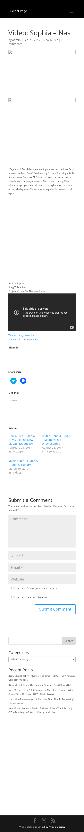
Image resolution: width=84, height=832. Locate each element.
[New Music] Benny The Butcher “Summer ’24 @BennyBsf (39, 685)
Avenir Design (57, 826)
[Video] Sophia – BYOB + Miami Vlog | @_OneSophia (56, 439)
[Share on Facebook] (11, 361)
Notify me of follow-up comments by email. (36, 588)
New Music (50, 40)
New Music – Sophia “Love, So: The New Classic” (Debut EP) (21, 439)
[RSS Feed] (26, 361)
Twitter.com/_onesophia (21, 335)
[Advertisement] (42, 240)
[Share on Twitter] (19, 361)
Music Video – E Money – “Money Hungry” (23, 463)
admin (16, 40)
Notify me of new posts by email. (30, 597)
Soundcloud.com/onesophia (23, 339)
